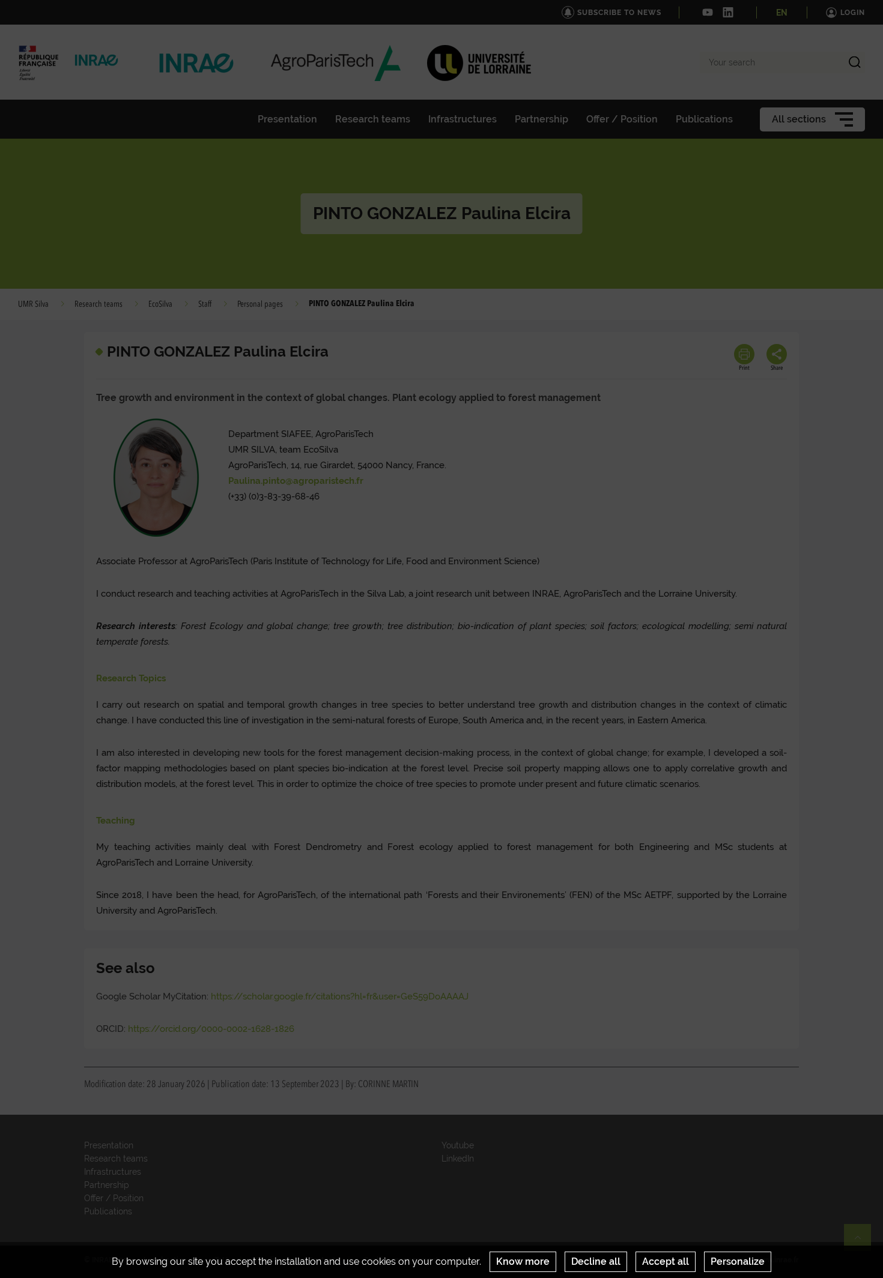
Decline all (596, 1261)
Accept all (665, 1261)
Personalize (738, 1261)
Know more (523, 1261)
